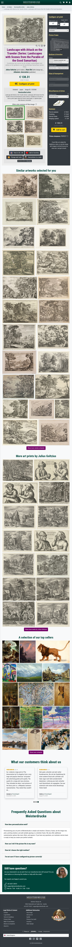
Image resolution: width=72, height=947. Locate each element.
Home (3, 7)
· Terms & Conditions (8, 917)
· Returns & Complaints (9, 924)
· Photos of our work (31, 919)
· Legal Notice (6, 915)
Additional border (53, 28)
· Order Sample (30, 924)
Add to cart (60, 130)
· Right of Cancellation (8, 921)
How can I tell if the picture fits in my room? (20, 844)
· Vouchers (28, 921)
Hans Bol (29, 70)
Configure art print (26, 84)
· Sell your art (29, 915)
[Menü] (2, 2)
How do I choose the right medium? (17, 850)
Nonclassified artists (19, 7)
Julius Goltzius (30, 7)
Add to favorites (33, 153)
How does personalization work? (16, 824)
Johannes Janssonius (21, 72)
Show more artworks (36, 752)
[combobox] (59, 30)
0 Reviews (28, 161)
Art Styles (9, 7)
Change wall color (16, 157)
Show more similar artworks (36, 448)
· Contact (5, 912)
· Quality (28, 917)
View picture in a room (34, 157)
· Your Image (29, 912)
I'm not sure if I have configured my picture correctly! (23, 857)
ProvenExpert (15, 794)
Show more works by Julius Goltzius (36, 629)
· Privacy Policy (7, 919)
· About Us (5, 926)
